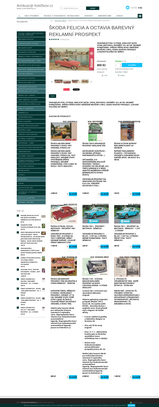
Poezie (21, 183)
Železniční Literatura (27, 52)
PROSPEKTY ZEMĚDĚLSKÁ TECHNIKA (31, 69)
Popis (52, 96)
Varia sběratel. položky (28, 100)
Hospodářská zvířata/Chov (29, 104)
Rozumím (131, 405)
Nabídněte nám (104, 16)
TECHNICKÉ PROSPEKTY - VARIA (29, 61)
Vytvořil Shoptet (137, 403)
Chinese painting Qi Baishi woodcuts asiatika (29, 161)
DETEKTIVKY (22, 179)
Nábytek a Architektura (27, 134)
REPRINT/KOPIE (23, 170)
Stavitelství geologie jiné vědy (31, 147)
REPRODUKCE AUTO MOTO (28, 91)
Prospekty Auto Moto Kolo (29, 65)
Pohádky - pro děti (26, 202)
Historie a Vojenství (26, 139)
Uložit (67, 89)
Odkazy (119, 16)
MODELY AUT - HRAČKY (26, 95)
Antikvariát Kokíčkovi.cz (35, 6)
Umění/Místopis (24, 152)
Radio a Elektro (24, 121)
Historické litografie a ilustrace (27, 193)
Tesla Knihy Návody (26, 166)
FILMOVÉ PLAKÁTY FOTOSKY (28, 43)
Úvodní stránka (19, 16)
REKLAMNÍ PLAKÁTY (25, 48)
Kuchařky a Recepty (26, 156)
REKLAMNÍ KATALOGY (26, 39)
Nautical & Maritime (26, 198)
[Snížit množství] (121, 66)
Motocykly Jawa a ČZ (26, 82)
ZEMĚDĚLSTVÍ (23, 113)
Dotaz (122, 75)
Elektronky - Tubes (26, 143)
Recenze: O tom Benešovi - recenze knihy (61, 16)
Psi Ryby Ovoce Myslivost (28, 126)
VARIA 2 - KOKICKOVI (25, 108)
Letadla (21, 175)
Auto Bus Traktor (25, 74)
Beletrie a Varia (24, 130)
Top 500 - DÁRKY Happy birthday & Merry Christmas (30, 34)
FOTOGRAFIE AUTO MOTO (27, 87)
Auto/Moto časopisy (26, 78)
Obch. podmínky (32, 16)
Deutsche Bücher (25, 188)
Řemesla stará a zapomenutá (30, 56)
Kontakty (89, 16)
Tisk (105, 75)
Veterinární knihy (25, 117)
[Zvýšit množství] (121, 64)
